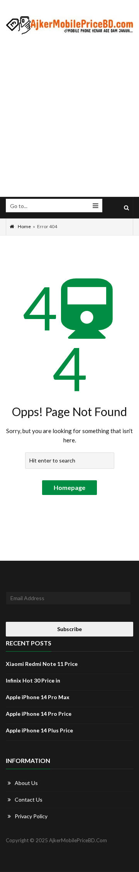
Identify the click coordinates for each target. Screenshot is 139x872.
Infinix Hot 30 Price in (33, 680)
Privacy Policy (31, 816)
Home (24, 226)
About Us (26, 783)
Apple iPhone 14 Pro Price (38, 713)
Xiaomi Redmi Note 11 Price (42, 663)
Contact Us (28, 799)
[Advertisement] (69, 116)
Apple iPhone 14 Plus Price (39, 730)
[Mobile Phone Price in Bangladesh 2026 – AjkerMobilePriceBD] (69, 25)
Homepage (69, 487)
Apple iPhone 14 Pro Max (38, 697)
